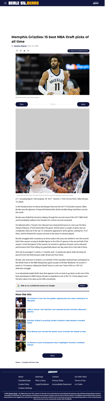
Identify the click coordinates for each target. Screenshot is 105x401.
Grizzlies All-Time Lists (30, 362)
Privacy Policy (57, 380)
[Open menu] (5, 3)
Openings (39, 377)
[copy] (28, 50)
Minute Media (13, 393)
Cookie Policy (23, 384)
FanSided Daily (24, 380)
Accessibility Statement (61, 384)
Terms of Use (80, 380)
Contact (55, 377)
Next (83, 104)
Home (18, 362)
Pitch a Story (40, 380)
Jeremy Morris (20, 46)
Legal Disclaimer (42, 384)
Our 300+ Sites (81, 377)
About (20, 377)
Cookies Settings (25, 388)
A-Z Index (79, 384)
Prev (22, 104)
